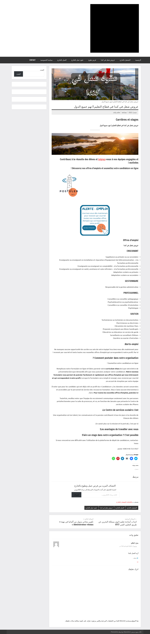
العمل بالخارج (61, 60)
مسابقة (124, 112)
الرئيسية (138, 60)
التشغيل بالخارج (125, 60)
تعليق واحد (116, 112)
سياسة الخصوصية (46, 60)
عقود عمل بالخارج (77, 60)
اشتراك (76, 495)
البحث (42, 70)
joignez (101, 159)
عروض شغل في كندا (108, 60)
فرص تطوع (92, 60)
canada (129, 502)
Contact (32, 60)
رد (137, 561)
